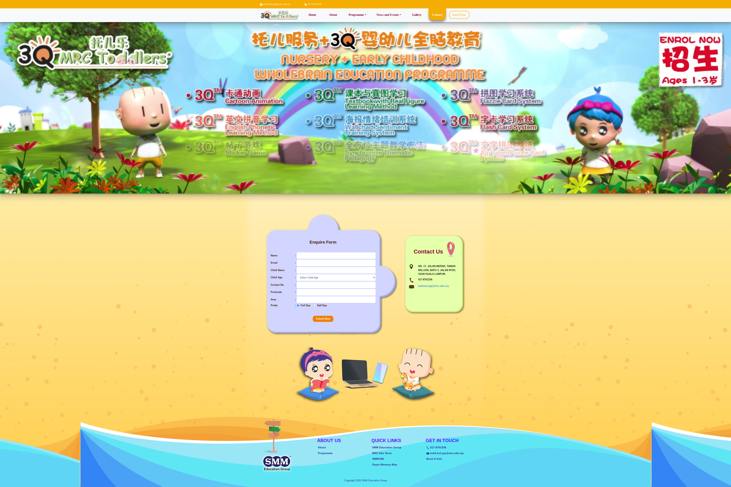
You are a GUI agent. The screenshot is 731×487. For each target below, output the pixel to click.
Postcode (276, 292)
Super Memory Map (384, 464)
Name (274, 255)
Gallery (416, 14)
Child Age (276, 277)
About (333, 14)
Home (314, 14)
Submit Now (323, 318)
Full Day (305, 305)
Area (273, 299)
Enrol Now (459, 14)
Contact (437, 14)
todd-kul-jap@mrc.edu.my (276, 4)
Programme (356, 14)
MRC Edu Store (382, 453)
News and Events (388, 14)
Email (274, 262)
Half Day (322, 305)
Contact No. (277, 284)
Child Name (277, 270)
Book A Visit (434, 458)
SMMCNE (378, 458)
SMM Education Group (386, 447)
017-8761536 (437, 447)
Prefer (274, 305)
